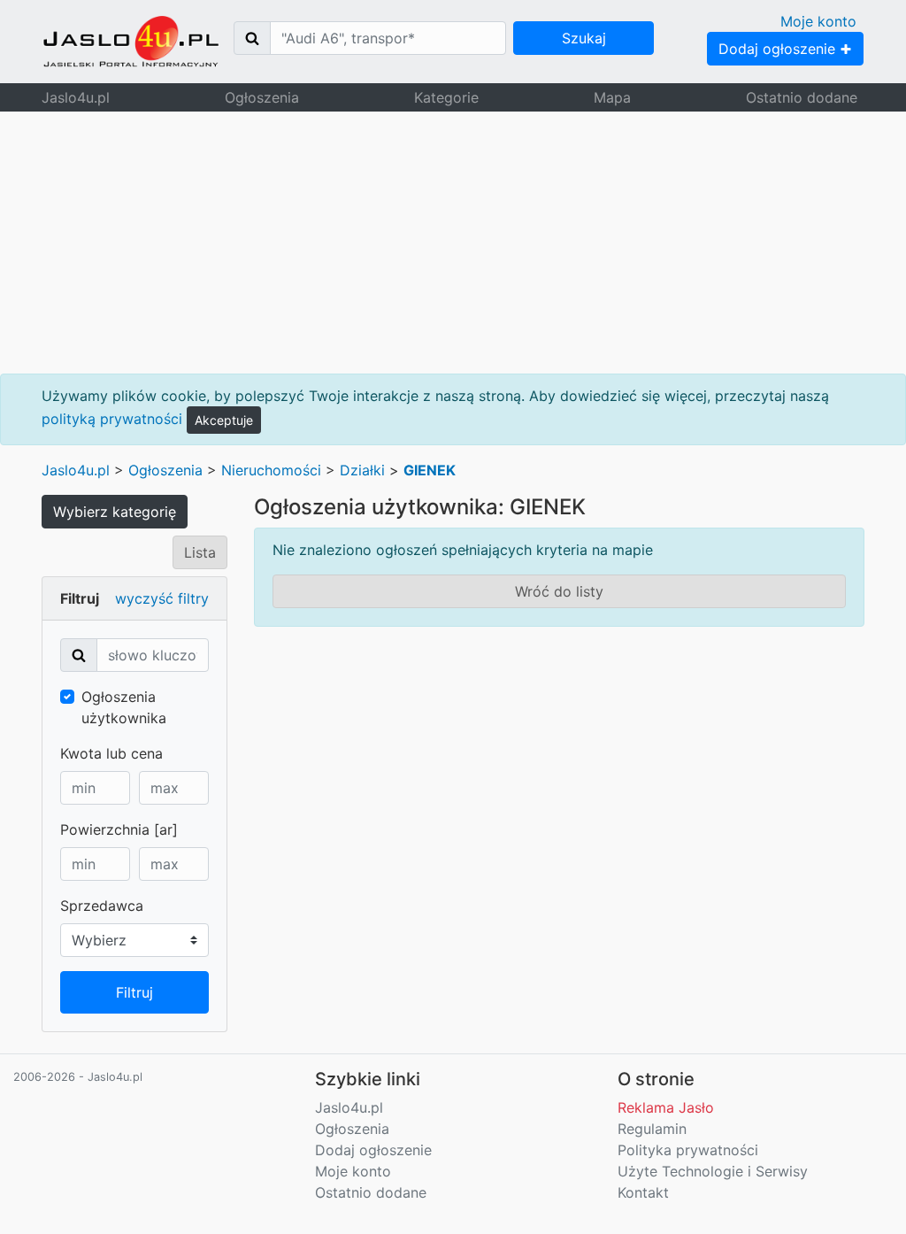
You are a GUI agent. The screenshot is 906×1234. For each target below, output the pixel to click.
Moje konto (818, 21)
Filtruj (134, 992)
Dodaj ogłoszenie (779, 49)
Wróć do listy (559, 591)
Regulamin (652, 1129)
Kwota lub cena (111, 753)
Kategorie (446, 97)
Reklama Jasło (666, 1107)
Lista (200, 552)
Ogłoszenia (262, 97)
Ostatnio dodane (801, 97)
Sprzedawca (101, 905)
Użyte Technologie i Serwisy (713, 1171)
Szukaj (584, 38)
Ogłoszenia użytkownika (123, 707)
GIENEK (429, 470)
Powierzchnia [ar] (119, 829)
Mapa (612, 97)
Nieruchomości (271, 470)
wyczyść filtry (162, 598)
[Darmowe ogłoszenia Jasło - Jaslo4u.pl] (130, 42)
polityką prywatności (112, 419)
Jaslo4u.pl (76, 97)
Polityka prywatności (688, 1150)
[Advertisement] (453, 242)
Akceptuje (224, 420)
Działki (362, 470)
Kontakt (643, 1192)
